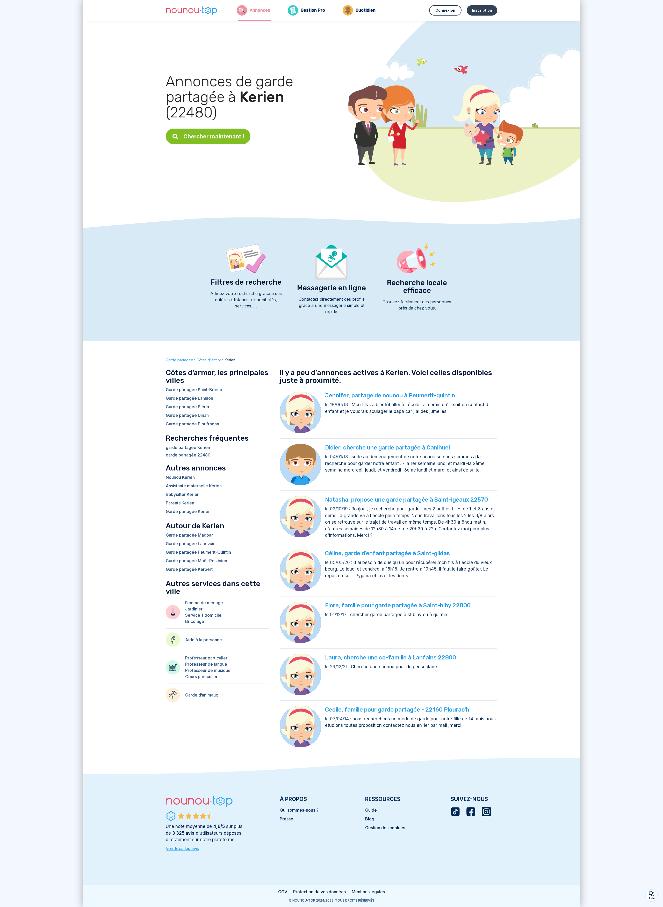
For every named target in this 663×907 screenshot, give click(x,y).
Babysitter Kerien (182, 494)
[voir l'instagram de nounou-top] (486, 811)
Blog (369, 818)
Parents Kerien (180, 502)
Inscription (482, 10)
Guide (371, 810)
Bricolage (194, 621)
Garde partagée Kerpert (189, 569)
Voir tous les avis (182, 848)
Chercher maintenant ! (213, 136)
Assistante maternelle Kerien (194, 485)
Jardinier (194, 608)
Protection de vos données (319, 891)
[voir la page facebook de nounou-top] (470, 811)
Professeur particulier (206, 657)
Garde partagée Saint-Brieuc (194, 389)
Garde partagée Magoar (189, 535)
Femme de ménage (204, 602)
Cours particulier (201, 676)
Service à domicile (203, 615)
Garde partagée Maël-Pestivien (196, 560)
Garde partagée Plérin (187, 406)
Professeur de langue (206, 664)
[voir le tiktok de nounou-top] (455, 811)
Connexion (445, 10)
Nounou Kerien (180, 477)
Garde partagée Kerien (188, 511)
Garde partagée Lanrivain (190, 543)
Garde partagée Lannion (189, 398)
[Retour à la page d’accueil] (192, 10)
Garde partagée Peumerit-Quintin (198, 552)
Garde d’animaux (201, 695)
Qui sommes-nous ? (299, 810)
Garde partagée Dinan (187, 415)
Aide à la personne (203, 639)
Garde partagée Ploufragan (192, 423)
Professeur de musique (207, 670)
